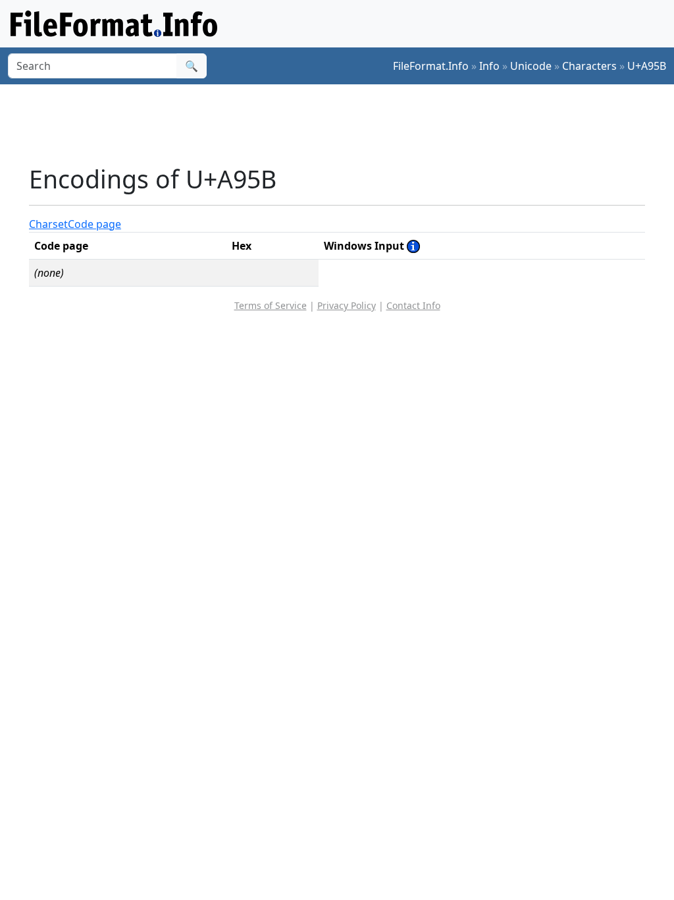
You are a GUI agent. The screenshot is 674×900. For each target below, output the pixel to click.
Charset (48, 224)
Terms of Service (270, 305)
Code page (94, 224)
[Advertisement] (344, 124)
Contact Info (413, 305)
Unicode (531, 66)
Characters (589, 66)
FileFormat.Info (431, 66)
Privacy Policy (346, 305)
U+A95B (646, 66)
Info (489, 66)
